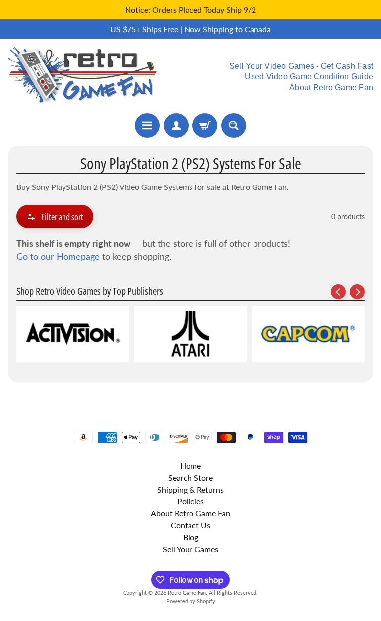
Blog (190, 537)
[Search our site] (233, 125)
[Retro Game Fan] (82, 76)
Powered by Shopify (190, 601)
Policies (190, 501)
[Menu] (147, 125)
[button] (54, 216)
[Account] (176, 125)
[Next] (357, 291)
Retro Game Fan (187, 592)
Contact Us (190, 525)
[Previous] (338, 291)
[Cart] (204, 125)
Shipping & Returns (190, 489)
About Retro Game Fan (331, 88)
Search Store (190, 477)
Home (190, 465)
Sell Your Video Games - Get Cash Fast (301, 66)
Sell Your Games (190, 549)
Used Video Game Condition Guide (309, 77)
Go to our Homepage (58, 256)
